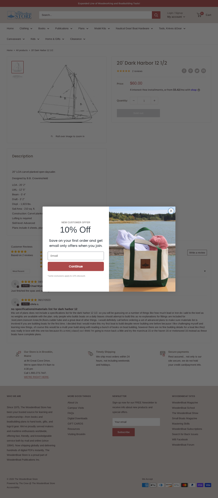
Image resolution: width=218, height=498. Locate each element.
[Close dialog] (171, 211)
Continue (76, 266)
